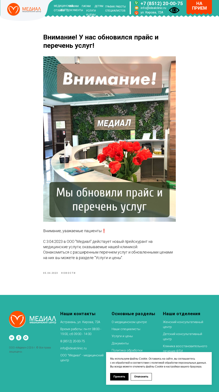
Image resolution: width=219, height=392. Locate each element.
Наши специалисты (126, 329)
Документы (120, 343)
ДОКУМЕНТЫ (75, 10)
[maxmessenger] (25, 337)
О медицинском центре (129, 322)
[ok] (18, 337)
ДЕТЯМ (99, 6)
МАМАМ (74, 6)
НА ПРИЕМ (199, 6)
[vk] (11, 337)
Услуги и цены (122, 336)
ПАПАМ (86, 6)
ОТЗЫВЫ (59, 10)
